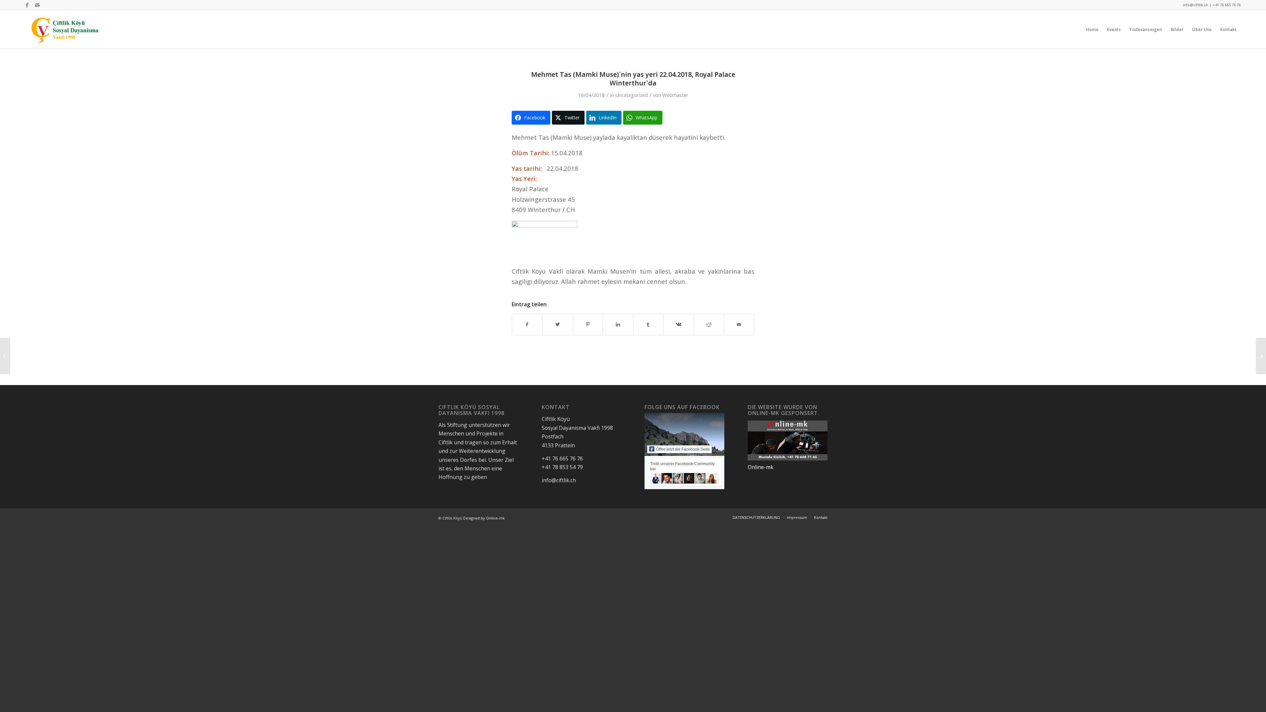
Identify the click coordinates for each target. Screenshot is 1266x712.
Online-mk (760, 467)
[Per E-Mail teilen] (739, 324)
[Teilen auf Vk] (679, 324)
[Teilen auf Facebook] (527, 324)
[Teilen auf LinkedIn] (618, 324)
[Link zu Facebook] (27, 5)
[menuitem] (1092, 29)
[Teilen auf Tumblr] (648, 324)
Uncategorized (631, 95)
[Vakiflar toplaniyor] (5, 356)
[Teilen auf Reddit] (709, 324)
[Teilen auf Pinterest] (588, 324)
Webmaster (675, 95)
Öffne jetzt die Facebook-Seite (683, 449)
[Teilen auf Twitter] (558, 324)
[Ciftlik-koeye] (65, 29)
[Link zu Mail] (37, 5)
